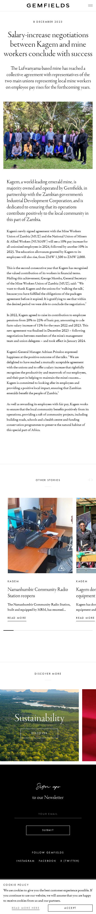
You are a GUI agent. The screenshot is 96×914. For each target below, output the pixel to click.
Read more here (26, 908)
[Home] (48, 5)
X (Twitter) (70, 860)
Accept (70, 908)
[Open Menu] (90, 5)
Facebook (47, 860)
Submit (48, 830)
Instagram (25, 860)
